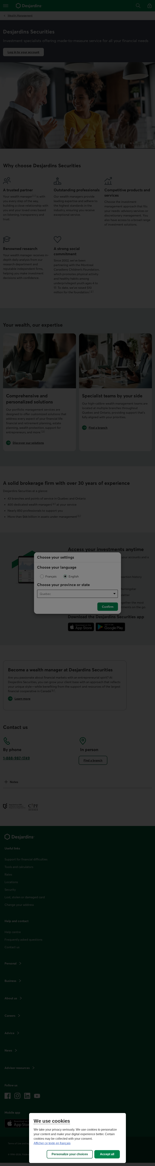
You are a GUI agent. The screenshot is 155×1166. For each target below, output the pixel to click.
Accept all (107, 1154)
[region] (77, 1138)
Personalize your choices (70, 1154)
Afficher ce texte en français (52, 1143)
